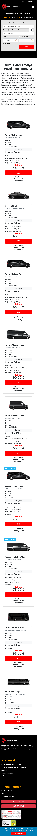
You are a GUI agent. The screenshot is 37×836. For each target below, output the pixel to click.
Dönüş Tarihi (25, 36)
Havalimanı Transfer (7, 791)
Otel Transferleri (5, 794)
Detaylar (18, 149)
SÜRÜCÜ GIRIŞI (18, 801)
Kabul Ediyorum (18, 833)
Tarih (5, 36)
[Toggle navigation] (33, 6)
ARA (26, 47)
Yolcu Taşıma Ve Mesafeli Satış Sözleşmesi (13, 767)
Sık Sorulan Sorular (6, 779)
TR (23, 2)
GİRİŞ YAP (30, 2)
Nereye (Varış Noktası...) (11, 30)
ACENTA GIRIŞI (18, 806)
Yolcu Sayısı (7, 43)
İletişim (3, 782)
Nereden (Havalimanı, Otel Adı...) (13, 23)
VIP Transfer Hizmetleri (7, 796)
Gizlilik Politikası (6, 776)
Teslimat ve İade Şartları (8, 773)
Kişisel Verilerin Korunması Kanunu (11, 764)
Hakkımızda (4, 770)
